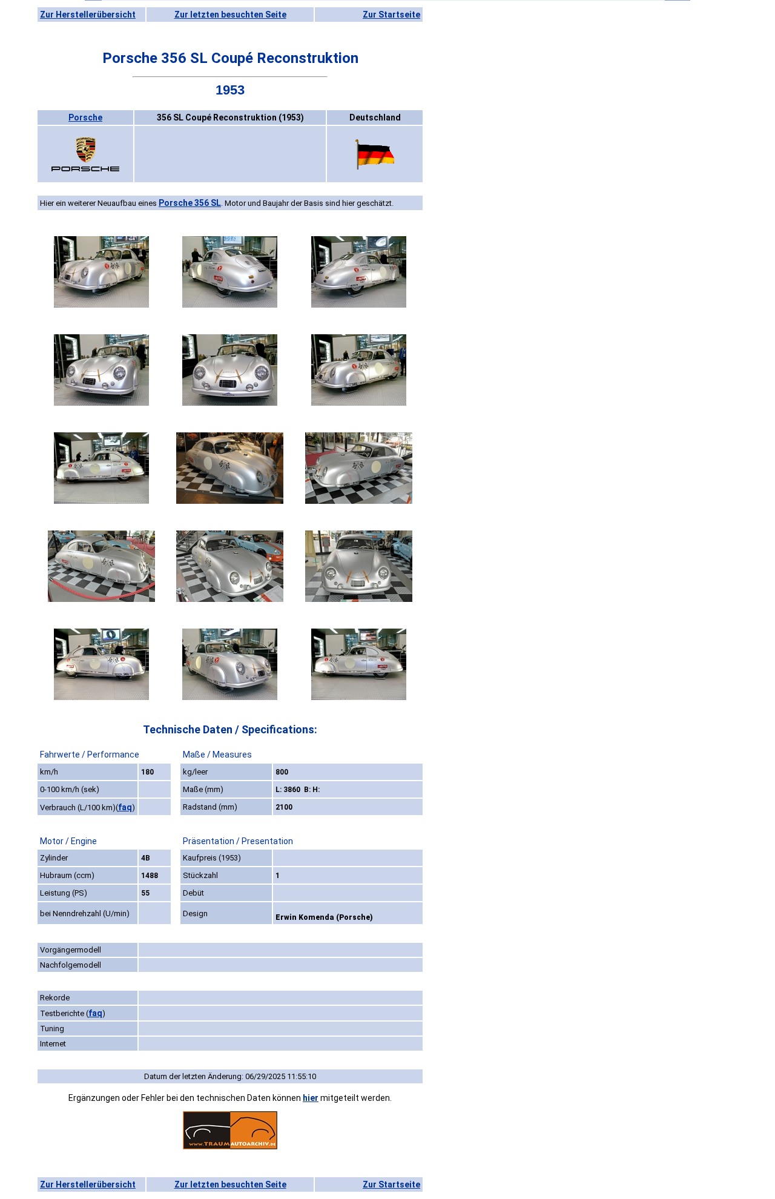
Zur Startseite (391, 14)
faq (125, 807)
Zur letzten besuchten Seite (230, 14)
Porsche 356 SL (190, 203)
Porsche (85, 117)
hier (310, 1098)
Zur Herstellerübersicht (88, 14)
